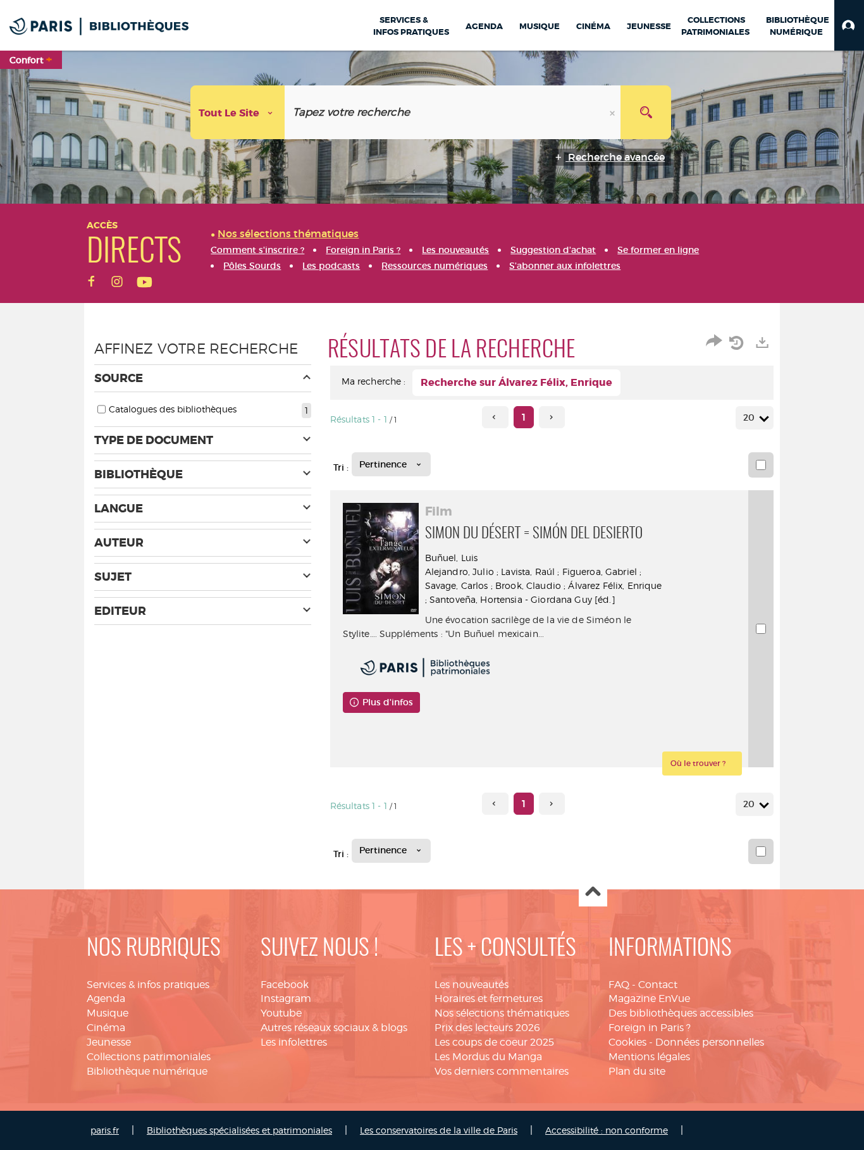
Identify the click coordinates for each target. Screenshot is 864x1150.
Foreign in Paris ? (649, 1028)
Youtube (281, 1013)
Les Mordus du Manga (488, 1057)
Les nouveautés (472, 985)
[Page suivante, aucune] (552, 417)
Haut (593, 892)
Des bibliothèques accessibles (680, 1013)
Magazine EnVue (649, 998)
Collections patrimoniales (149, 1057)
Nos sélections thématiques (502, 1013)
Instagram (286, 998)
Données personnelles (709, 1042)
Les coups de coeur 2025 (494, 1042)
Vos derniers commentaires (502, 1071)
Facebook (285, 985)
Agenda (106, 998)
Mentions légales (649, 1057)
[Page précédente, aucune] (495, 417)
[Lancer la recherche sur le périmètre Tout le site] (645, 112)
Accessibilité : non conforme (606, 1130)
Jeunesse (109, 1042)
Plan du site (636, 1071)
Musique (107, 1013)
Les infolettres (294, 1042)
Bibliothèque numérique (147, 1071)
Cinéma (106, 1028)
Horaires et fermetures (489, 998)
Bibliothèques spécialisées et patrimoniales (239, 1130)
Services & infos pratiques (148, 985)
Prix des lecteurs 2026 (487, 1028)
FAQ (618, 985)
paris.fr (104, 1130)
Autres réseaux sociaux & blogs (334, 1028)
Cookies (627, 1042)
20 (749, 417)
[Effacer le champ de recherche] (613, 112)
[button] (849, 25)
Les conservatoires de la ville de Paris (438, 1130)
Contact (657, 985)
